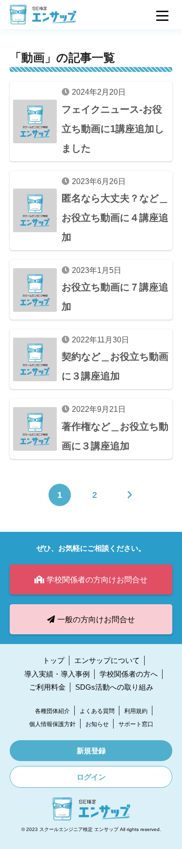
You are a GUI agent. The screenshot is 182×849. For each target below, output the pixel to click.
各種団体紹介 (52, 711)
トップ (54, 660)
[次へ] (129, 495)
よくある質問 (97, 711)
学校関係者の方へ (128, 674)
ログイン (91, 777)
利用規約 (136, 711)
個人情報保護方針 (52, 724)
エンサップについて (107, 660)
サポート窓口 (135, 724)
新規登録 (91, 751)
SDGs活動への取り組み (114, 687)
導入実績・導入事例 (57, 674)
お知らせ (97, 724)
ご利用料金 (47, 687)
